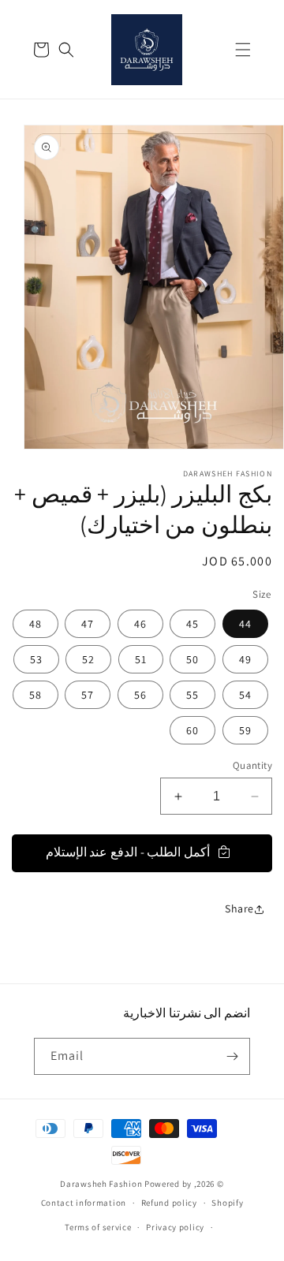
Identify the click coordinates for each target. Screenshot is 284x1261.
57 (87, 695)
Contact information (83, 1202)
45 (192, 624)
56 (140, 695)
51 (141, 659)
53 (36, 659)
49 (245, 659)
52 (88, 659)
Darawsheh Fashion (101, 1183)
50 (192, 659)
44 (245, 624)
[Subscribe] (232, 1056)
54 (245, 695)
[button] (243, 49)
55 (192, 695)
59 (245, 730)
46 (140, 624)
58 (35, 695)
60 (192, 730)
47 (87, 624)
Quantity (252, 765)
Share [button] (239, 908)
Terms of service (98, 1227)
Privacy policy (175, 1227)
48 (35, 624)
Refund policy (169, 1202)
